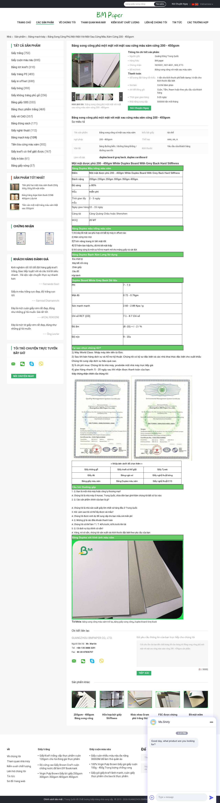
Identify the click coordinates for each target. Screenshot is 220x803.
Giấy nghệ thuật (20, 130)
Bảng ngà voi (127, 475)
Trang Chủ (24, 22)
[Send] (211, 797)
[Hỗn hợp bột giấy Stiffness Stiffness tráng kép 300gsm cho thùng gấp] (112, 699)
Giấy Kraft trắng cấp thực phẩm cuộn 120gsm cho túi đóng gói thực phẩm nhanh (60, 757)
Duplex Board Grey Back (146, 622)
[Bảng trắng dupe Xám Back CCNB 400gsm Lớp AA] (14, 197)
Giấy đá (91, 475)
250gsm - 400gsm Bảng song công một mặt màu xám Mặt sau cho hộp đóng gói (84, 716)
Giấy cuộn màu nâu (22, 60)
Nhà (9, 36)
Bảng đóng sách (20, 123)
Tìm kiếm (160, 4)
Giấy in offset (19, 81)
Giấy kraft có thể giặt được (27, 151)
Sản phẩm (20, 36)
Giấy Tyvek (162, 469)
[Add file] (152, 797)
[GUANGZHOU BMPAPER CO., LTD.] (110, 15)
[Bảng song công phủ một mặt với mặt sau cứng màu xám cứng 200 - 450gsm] (96, 71)
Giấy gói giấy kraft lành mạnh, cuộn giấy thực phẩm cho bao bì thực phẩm (113, 774)
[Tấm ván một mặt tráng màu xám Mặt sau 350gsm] (14, 207)
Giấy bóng (17, 88)
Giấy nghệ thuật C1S (162, 481)
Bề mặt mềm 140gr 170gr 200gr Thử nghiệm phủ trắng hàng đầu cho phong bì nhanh (195, 716)
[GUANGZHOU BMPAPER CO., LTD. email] (15, 364)
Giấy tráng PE (19, 74)
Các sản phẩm (45, 22)
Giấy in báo (17, 158)
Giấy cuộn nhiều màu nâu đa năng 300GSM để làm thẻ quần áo (109, 757)
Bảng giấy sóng (20, 165)
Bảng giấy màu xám (91, 481)
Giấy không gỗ (91, 469)
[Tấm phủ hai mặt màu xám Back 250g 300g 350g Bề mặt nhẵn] (14, 187)
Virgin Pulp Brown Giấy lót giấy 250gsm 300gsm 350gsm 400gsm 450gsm (61, 775)
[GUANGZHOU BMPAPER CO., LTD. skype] (33, 364)
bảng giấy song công (124, 622)
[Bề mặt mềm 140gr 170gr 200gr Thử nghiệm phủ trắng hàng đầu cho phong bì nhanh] (196, 699)
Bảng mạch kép (36, 36)
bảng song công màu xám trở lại (97, 622)
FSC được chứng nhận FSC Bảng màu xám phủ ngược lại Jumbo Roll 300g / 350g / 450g (168, 716)
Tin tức (177, 22)
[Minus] (211, 722)
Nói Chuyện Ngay (180, 4)
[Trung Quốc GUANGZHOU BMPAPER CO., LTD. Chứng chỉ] (21, 238)
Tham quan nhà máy (93, 22)
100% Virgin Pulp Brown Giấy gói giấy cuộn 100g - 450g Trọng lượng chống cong (114, 766)
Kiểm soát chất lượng (125, 22)
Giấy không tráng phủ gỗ (25, 95)
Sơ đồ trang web (16, 781)
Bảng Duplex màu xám (127, 481)
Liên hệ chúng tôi (156, 22)
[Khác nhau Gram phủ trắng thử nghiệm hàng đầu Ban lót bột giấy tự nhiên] (140, 699)
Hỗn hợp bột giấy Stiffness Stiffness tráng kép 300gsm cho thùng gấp (112, 716)
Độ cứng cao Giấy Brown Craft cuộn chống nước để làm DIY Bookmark (59, 767)
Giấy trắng (17, 53)
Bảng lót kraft (19, 67)
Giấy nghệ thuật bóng (162, 475)
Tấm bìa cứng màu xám (25, 144)
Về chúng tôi (67, 22)
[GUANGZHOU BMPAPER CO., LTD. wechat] (24, 364)
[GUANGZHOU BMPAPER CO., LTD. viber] (43, 364)
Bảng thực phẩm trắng (24, 109)
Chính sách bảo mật (53, 799)
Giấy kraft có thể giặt (126, 469)
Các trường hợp (197, 22)
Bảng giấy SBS (20, 102)
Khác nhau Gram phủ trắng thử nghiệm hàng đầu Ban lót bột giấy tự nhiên (140, 716)
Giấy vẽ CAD (18, 116)
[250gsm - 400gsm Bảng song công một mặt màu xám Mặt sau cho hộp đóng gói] (84, 699)
